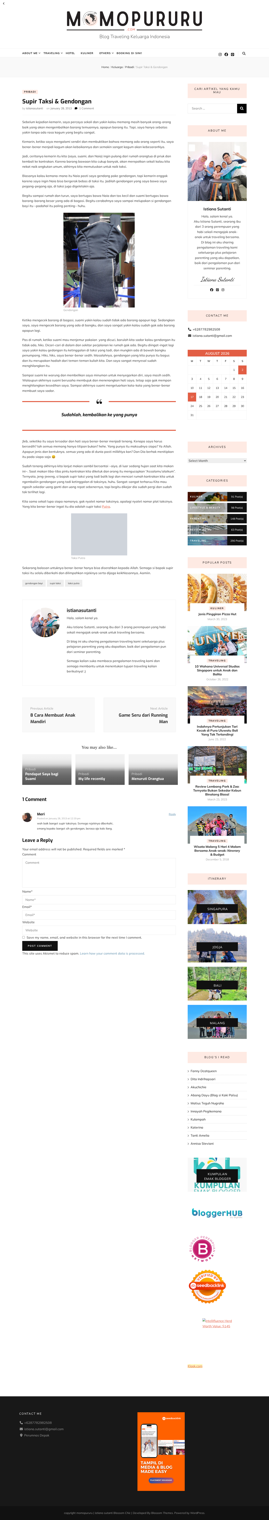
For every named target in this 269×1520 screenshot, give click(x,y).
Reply (172, 814)
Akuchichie (198, 1087)
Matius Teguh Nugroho (207, 1103)
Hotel (70, 53)
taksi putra (73, 583)
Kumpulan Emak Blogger (217, 1176)
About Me (30, 53)
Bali (218, 985)
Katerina (197, 1127)
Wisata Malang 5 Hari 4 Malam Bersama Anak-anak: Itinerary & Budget (217, 850)
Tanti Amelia (200, 1135)
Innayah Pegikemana (206, 1111)
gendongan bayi (34, 583)
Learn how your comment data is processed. (112, 953)
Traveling (52, 53)
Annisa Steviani (202, 1143)
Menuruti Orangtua (148, 778)
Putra (106, 506)
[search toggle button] (244, 53)
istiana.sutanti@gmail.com (212, 336)
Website (28, 922)
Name (27, 891)
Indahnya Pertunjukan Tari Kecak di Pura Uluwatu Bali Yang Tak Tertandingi (217, 730)
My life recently (91, 778)
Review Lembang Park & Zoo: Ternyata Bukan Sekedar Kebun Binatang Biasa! (217, 790)
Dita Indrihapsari (203, 1079)
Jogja (217, 947)
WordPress (197, 1513)
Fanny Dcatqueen (204, 1071)
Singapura (217, 909)
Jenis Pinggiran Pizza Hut (217, 614)
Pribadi (30, 91)
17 (192, 397)
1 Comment (86, 108)
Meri (41, 814)
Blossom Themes (162, 1513)
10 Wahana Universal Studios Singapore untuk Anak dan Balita (217, 670)
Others (105, 53)
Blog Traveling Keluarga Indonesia (134, 36)
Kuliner (87, 53)
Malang (217, 1023)
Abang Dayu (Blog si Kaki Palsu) (214, 1095)
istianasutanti (34, 108)
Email (27, 907)
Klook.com (195, 1366)
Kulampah (198, 1119)
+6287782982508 (206, 329)
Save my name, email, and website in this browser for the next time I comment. (84, 937)
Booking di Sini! (129, 53)
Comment (29, 854)
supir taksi (55, 583)
